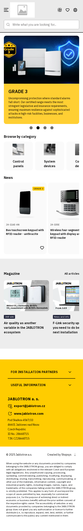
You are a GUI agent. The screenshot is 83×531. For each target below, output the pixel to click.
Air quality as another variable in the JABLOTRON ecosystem (24, 327)
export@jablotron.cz (29, 406)
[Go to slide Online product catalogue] (31, 127)
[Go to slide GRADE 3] (38, 127)
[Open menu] (6, 10)
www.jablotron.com (28, 413)
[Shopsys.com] (75, 455)
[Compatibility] (60, 10)
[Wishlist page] (67, 10)
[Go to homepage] (32, 10)
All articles (71, 273)
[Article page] (26, 295)
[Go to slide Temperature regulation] (51, 127)
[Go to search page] (8, 24)
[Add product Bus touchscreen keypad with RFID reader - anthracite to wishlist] (42, 247)
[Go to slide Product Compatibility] (45, 127)
